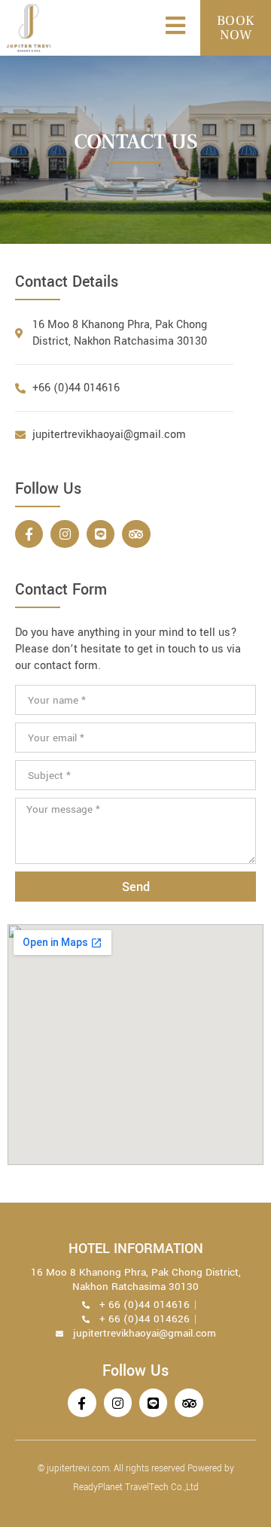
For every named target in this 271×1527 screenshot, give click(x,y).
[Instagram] (64, 534)
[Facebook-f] (29, 534)
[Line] (100, 534)
